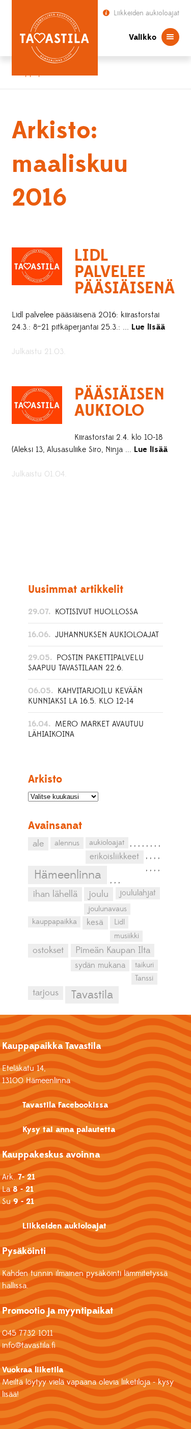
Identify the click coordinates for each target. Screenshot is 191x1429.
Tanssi (144, 978)
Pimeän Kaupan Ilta (112, 950)
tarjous (46, 992)
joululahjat (138, 893)
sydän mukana (100, 965)
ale (38, 843)
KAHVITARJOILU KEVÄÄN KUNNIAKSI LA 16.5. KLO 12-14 (85, 696)
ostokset (48, 950)
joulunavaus (107, 909)
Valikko (142, 37)
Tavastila (92, 995)
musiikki (126, 936)
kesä (95, 922)
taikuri (144, 965)
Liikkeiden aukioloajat (145, 13)
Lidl (119, 922)
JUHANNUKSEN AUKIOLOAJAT (107, 635)
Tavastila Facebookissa (65, 1105)
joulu (98, 894)
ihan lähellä (55, 894)
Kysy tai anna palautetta (68, 1129)
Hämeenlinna (67, 875)
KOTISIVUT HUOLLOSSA (96, 612)
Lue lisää (148, 327)
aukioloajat (106, 842)
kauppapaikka (54, 921)
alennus (66, 843)
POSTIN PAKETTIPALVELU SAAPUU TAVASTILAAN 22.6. (86, 663)
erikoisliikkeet (114, 856)
